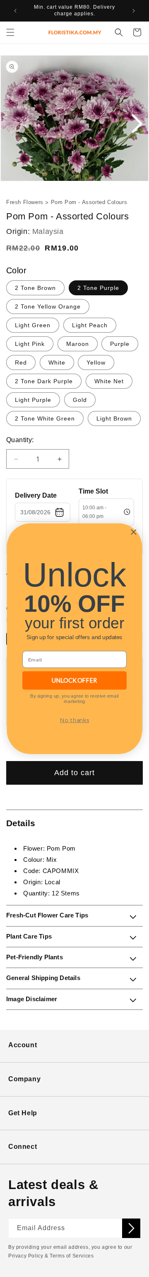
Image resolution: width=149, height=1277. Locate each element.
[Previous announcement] (15, 11)
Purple (120, 344)
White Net (109, 381)
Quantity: (20, 439)
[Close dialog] (133, 532)
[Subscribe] (131, 1228)
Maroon (77, 344)
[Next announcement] (134, 11)
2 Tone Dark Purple (44, 381)
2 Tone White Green (45, 418)
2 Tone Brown (35, 288)
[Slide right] (136, 124)
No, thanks (74, 720)
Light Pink (30, 344)
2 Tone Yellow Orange (48, 306)
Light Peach (90, 325)
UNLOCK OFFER (74, 680)
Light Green (32, 325)
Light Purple (33, 399)
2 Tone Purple (98, 288)
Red (21, 362)
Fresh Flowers (24, 202)
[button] (10, 32)
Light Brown (114, 418)
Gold (80, 399)
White (56, 362)
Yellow (96, 362)
